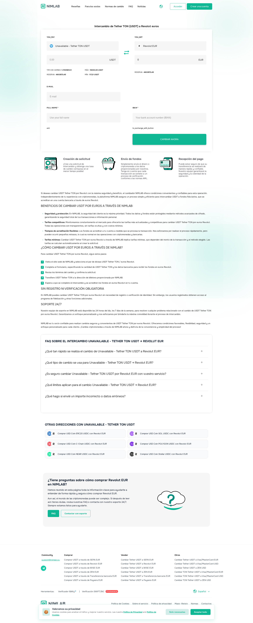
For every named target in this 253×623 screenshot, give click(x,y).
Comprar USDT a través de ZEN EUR (81, 572)
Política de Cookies (120, 603)
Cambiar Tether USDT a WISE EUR (137, 567)
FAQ (131, 6)
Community (47, 555)
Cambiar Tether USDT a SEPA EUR (137, 559)
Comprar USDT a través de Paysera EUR (83, 580)
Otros (177, 555)
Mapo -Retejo (181, 603)
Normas (194, 603)
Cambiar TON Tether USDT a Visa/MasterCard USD (199, 576)
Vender (124, 555)
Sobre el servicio (140, 603)
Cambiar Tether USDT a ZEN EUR (136, 572)
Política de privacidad (161, 603)
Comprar (68, 555)
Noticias (141, 6)
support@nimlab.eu (51, 560)
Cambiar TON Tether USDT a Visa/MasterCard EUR (199, 572)
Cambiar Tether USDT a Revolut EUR (138, 563)
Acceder (178, 6)
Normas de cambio (114, 6)
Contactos (206, 603)
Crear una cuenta (199, 6)
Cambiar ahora (169, 139)
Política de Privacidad (132, 612)
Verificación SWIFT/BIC (99, 591)
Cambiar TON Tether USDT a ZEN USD (193, 580)
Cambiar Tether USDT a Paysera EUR (138, 580)
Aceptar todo (200, 612)
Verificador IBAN (67, 591)
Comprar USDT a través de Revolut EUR (83, 563)
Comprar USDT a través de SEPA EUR (82, 559)
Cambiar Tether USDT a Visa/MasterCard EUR (196, 559)
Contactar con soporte (76, 513)
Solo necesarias (177, 612)
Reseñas (75, 6)
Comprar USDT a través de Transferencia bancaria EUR (90, 576)
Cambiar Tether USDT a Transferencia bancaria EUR (145, 576)
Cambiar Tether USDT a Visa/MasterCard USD (196, 563)
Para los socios (92, 6)
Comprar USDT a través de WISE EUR (82, 567)
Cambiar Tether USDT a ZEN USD (190, 567)
